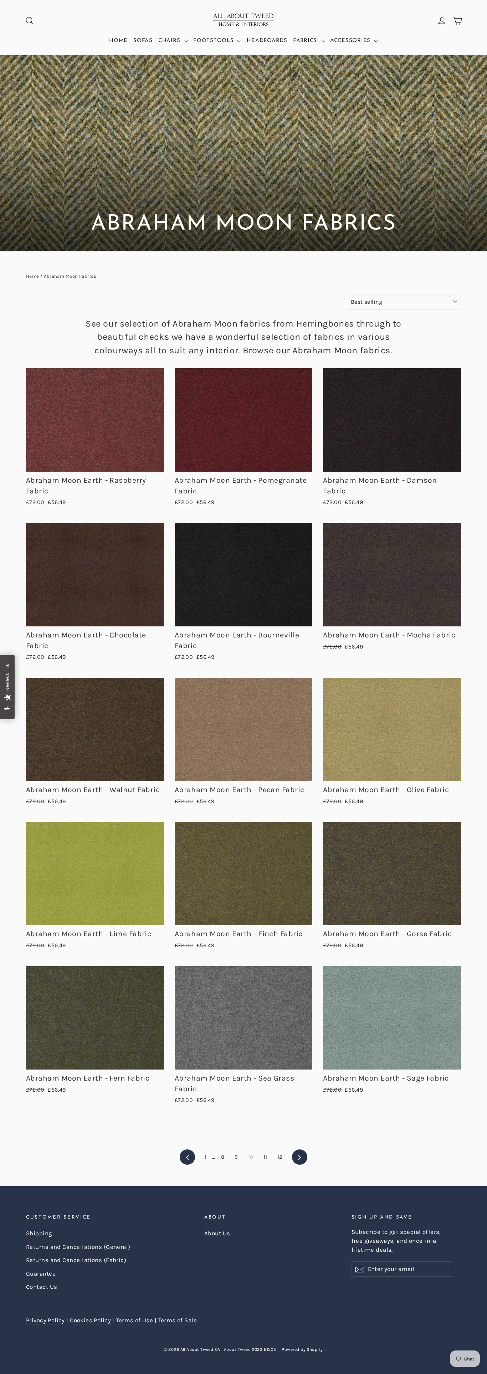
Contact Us (41, 1286)
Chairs (170, 40)
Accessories (351, 40)
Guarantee (41, 1273)
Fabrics (306, 40)
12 (280, 1157)
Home (118, 40)
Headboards (267, 40)
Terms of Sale (177, 1320)
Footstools (214, 40)
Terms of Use (134, 1320)
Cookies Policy (90, 1320)
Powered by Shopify (302, 1349)
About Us (217, 1233)
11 (265, 1157)
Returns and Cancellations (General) (78, 1247)
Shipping (39, 1233)
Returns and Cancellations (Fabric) (76, 1260)
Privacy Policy (45, 1320)
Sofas (143, 40)
